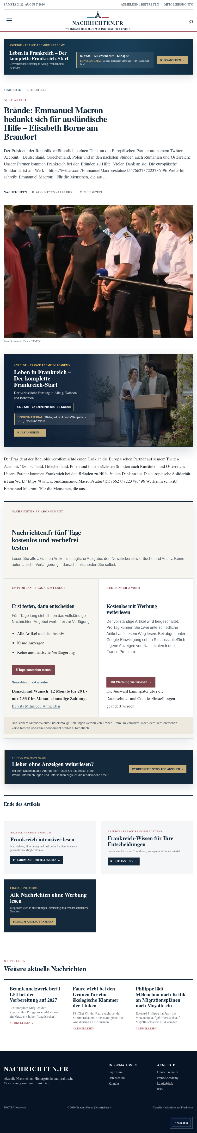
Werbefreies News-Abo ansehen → (157, 769)
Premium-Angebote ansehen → (36, 860)
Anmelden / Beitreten (140, 4)
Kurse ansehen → (123, 861)
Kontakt (114, 1083)
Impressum (116, 1072)
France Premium (167, 1072)
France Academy (168, 1078)
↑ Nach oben (181, 1122)
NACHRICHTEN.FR (36, 1068)
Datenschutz (117, 1078)
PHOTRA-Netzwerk (15, 1107)
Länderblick (165, 1083)
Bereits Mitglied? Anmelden (36, 706)
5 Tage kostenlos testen (33, 670)
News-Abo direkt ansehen (30, 682)
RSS (160, 1089)
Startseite (12, 89)
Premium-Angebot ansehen (33, 921)
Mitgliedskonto (178, 4)
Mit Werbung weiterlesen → (131, 682)
